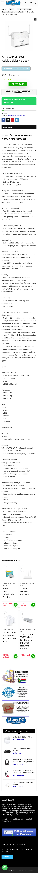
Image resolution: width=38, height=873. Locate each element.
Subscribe (7, 857)
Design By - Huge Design (25, 870)
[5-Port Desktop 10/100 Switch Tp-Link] (10, 574)
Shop (11, 9)
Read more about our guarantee (16, 68)
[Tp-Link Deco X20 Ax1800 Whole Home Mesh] (10, 620)
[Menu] (2, 3)
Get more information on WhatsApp (14, 101)
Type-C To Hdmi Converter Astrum (23, 783)
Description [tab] (7, 127)
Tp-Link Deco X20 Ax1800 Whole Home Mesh (9, 637)
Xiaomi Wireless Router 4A (25, 591)
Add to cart (18, 84)
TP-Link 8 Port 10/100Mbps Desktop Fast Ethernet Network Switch (27, 641)
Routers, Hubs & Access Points (13, 12)
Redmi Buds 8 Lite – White (22, 737)
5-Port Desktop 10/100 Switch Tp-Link (9, 593)
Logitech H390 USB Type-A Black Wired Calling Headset (23, 760)
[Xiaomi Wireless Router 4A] (27, 574)
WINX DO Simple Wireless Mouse (22, 749)
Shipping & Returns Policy (24, 819)
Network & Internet (24, 9)
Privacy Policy (6, 821)
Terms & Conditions (8, 819)
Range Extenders (8, 629)
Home (4, 9)
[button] (35, 19)
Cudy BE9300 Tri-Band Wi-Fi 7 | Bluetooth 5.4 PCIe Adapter (24, 772)
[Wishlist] (35, 3)
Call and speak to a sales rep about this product (19, 92)
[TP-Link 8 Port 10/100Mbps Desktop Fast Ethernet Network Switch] (27, 620)
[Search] (26, 3)
